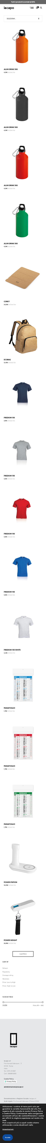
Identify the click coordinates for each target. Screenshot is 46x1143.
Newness (6, 979)
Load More (23, 954)
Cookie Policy (9, 1079)
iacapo (9, 8)
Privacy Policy (11, 1081)
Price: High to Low (9, 986)
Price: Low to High (9, 982)
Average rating (8, 975)
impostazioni (8, 1129)
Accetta (7, 1137)
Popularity (6, 972)
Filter (5, 1005)
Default (5, 968)
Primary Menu (31, 7)
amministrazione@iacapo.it (13, 1087)
